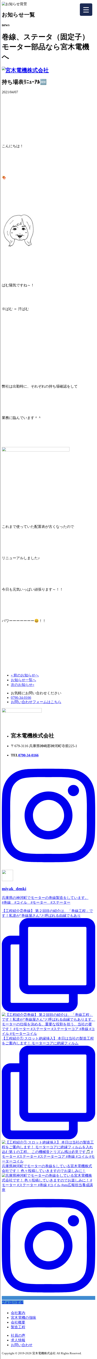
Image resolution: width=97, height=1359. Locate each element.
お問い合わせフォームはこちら (36, 702)
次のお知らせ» (22, 685)
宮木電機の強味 (23, 1317)
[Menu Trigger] (86, 9)
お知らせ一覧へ (23, 680)
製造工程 (18, 1327)
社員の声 (18, 1335)
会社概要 (18, 1322)
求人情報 (18, 1340)
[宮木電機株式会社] (25, 70)
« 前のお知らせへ (25, 675)
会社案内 (18, 1313)
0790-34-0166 (21, 697)
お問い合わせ (21, 1345)
